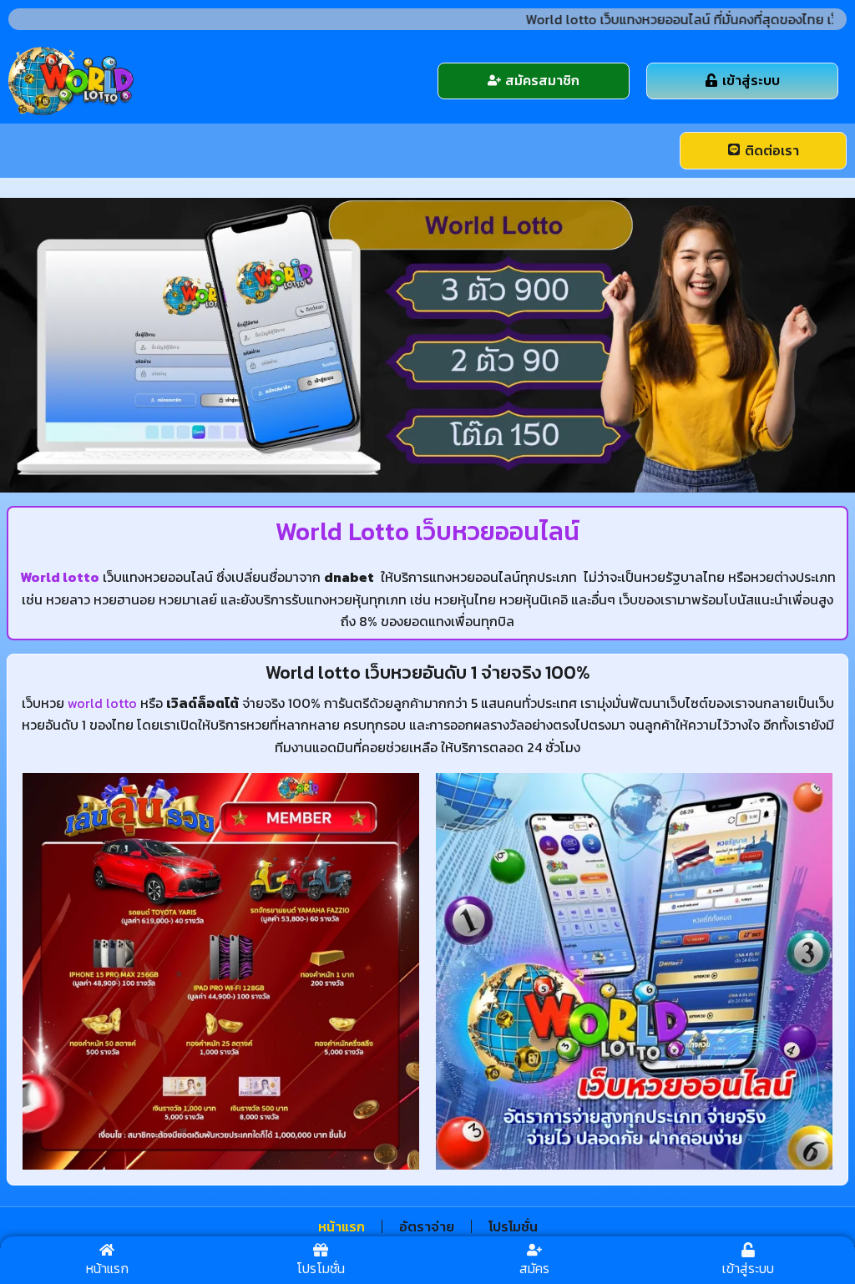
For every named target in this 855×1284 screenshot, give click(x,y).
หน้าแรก (341, 1226)
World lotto (59, 577)
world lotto (102, 703)
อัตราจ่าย (426, 1226)
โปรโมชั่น (513, 1226)
